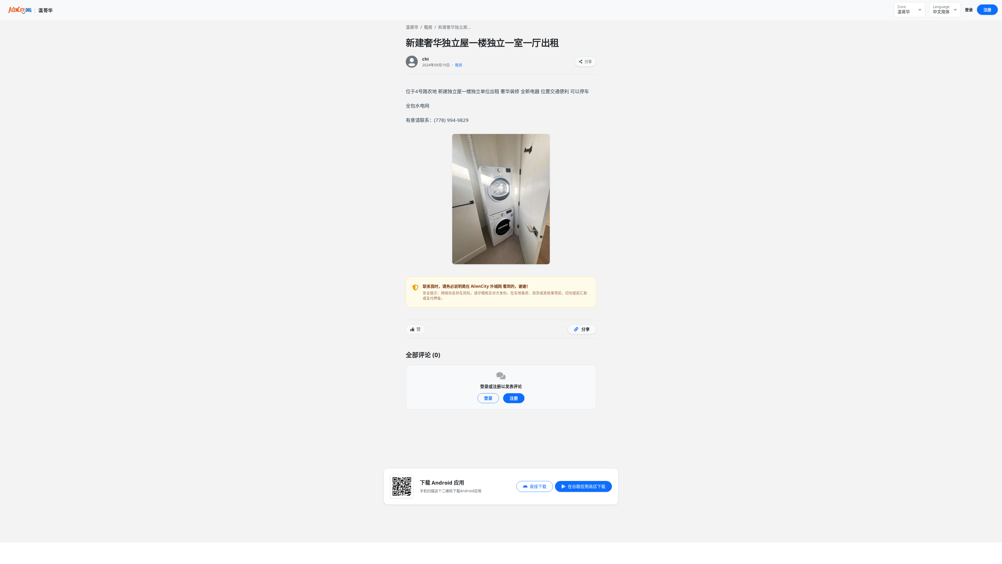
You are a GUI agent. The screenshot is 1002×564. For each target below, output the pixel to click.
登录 (969, 9)
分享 (587, 61)
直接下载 (538, 486)
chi (425, 59)
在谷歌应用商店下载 (586, 486)
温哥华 (412, 27)
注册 (987, 9)
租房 (428, 27)
